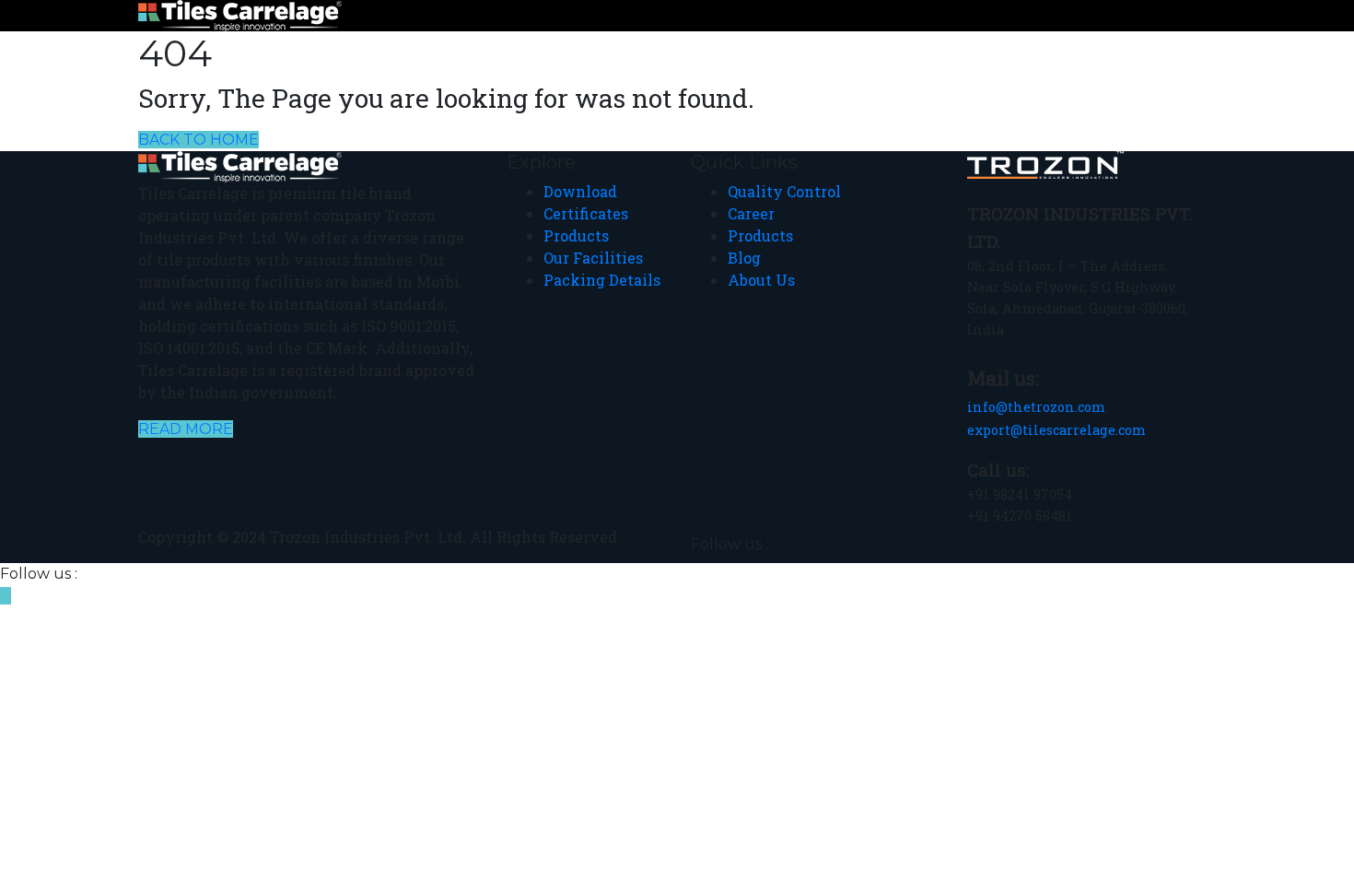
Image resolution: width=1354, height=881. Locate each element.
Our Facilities (593, 257)
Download (580, 191)
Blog (744, 257)
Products (576, 235)
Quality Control (784, 191)
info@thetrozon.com (1036, 407)
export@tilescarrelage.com (1056, 430)
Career (751, 213)
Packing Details (601, 279)
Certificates (585, 213)
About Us (761, 279)
